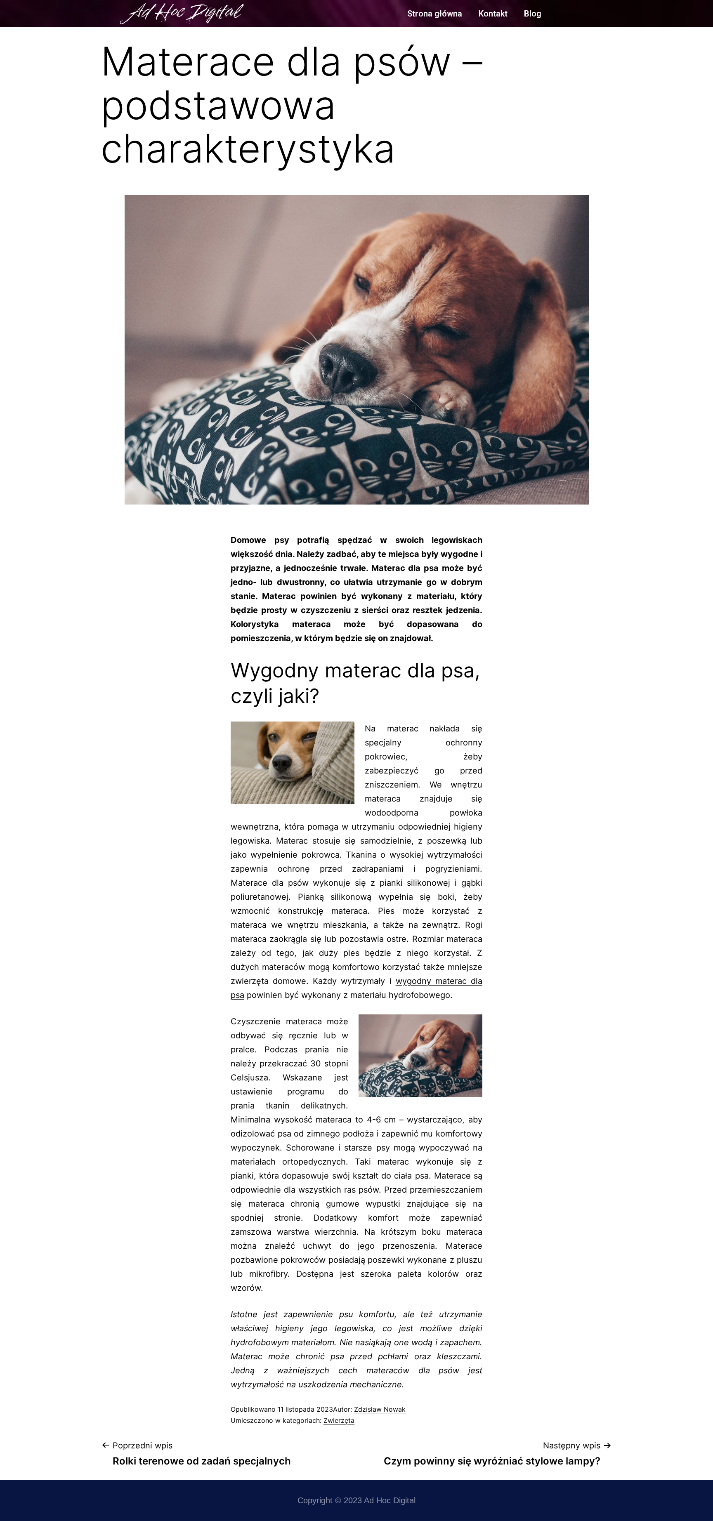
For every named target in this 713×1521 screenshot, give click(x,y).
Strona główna (434, 14)
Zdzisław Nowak (380, 1409)
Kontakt (493, 14)
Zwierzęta (338, 1420)
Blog (532, 14)
